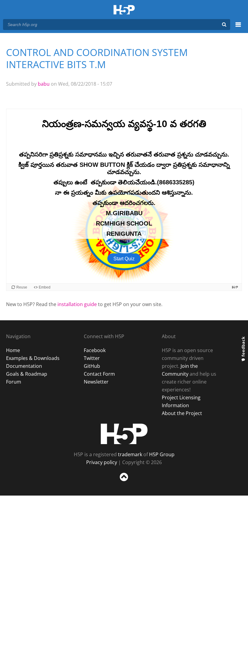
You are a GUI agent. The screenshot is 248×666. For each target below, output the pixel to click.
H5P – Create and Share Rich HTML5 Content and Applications (124, 10)
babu (44, 84)
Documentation (24, 366)
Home (13, 350)
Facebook (95, 350)
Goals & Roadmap (26, 374)
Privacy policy (101, 462)
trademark (130, 454)
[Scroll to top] (124, 482)
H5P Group (162, 454)
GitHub (92, 366)
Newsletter (96, 381)
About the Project (182, 413)
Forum (13, 381)
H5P (124, 433)
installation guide (77, 304)
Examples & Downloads (33, 358)
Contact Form (99, 374)
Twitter (92, 358)
